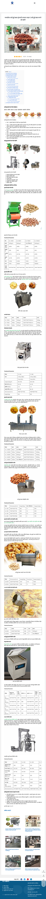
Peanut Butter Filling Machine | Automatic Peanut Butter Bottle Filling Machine (32, 830)
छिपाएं (10, 71)
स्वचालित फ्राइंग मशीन (8, 399)
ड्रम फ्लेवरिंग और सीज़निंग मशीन (34, 521)
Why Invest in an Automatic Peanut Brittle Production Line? (32, 869)
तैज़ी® (6, 881)
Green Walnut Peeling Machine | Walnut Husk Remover (13, 829)
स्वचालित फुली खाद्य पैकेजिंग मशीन (10, 719)
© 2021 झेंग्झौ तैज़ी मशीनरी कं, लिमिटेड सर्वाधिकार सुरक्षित (9, 894)
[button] (35, 3)
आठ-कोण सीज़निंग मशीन (9, 523)
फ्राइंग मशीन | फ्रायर (8, 276)
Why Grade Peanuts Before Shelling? (12, 850)
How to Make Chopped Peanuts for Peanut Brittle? (13, 869)
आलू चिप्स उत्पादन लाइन (26, 279)
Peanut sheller (10, 190)
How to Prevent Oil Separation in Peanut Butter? (32, 850)
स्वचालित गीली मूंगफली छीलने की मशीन (13, 330)
